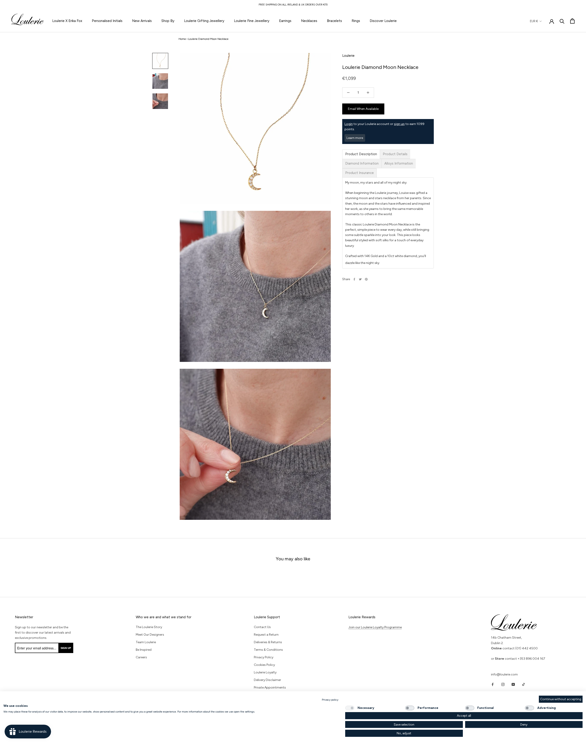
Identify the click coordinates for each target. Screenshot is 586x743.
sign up (399, 124)
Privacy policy (330, 699)
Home (182, 39)
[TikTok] (523, 684)
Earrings (285, 21)
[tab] (361, 154)
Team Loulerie (146, 642)
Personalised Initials (107, 21)
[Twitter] (360, 279)
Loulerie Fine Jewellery (251, 21)
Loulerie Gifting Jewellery (204, 21)
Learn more (355, 138)
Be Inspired (144, 650)
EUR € (534, 21)
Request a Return (266, 635)
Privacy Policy (263, 657)
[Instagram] (503, 684)
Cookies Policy (264, 665)
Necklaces (309, 21)
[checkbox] (349, 708)
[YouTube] (513, 684)
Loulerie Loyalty (265, 672)
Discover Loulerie (383, 21)
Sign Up (66, 648)
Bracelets (334, 21)
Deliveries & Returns (268, 642)
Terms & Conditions (268, 650)
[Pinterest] (366, 279)
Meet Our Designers (150, 635)
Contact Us (262, 627)
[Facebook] (354, 279)
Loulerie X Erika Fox (67, 21)
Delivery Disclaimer (267, 680)
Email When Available (363, 109)
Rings (356, 21)
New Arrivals (142, 21)
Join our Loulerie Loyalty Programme (375, 627)
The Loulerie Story (149, 627)
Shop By (167, 21)
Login (349, 124)
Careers (141, 657)
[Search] (562, 21)
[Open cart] (572, 21)
